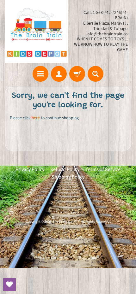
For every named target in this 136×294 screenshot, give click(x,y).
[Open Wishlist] (9, 284)
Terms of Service (103, 169)
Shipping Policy (68, 176)
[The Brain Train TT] (36, 31)
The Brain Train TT (66, 221)
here (36, 118)
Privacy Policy (29, 169)
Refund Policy (64, 169)
